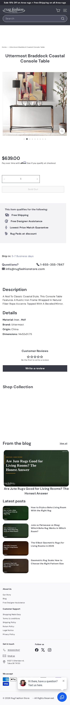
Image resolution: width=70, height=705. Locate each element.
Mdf (23, 319)
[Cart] (58, 10)
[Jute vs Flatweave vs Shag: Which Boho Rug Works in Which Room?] (15, 531)
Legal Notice (8, 630)
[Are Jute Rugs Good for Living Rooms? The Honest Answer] (36, 468)
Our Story (7, 595)
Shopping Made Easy (12, 614)
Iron (17, 319)
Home (4, 47)
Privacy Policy (9, 634)
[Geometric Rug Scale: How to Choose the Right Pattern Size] (15, 566)
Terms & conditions (11, 618)
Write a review (35, 368)
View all (63, 443)
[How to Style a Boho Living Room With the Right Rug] (15, 513)
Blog (5, 598)
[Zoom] (62, 131)
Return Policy (8, 626)
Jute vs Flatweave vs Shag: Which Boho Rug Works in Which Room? (48, 528)
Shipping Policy (9, 622)
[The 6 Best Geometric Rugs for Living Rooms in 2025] (15, 548)
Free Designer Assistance (14, 602)
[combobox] (35, 18)
